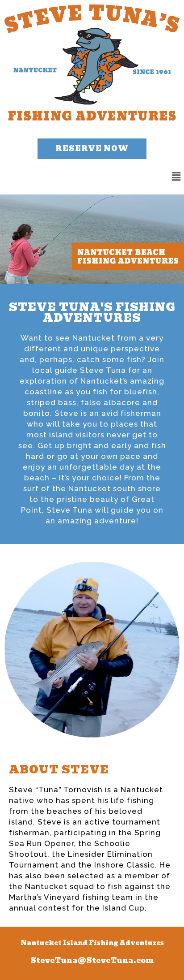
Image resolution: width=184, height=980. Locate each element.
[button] (92, 148)
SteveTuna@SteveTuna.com (92, 960)
